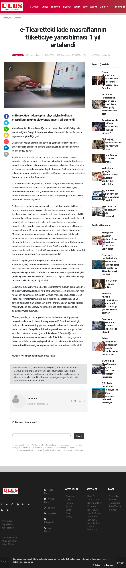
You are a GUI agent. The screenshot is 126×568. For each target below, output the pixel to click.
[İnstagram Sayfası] (14, 504)
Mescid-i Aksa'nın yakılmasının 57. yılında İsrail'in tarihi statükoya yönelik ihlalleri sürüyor (110, 303)
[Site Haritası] (3, 510)
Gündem (34, 6)
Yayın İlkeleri (7, 524)
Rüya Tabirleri (115, 506)
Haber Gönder (8, 544)
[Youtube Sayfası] (19, 504)
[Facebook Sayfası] (3, 504)
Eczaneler (92, 506)
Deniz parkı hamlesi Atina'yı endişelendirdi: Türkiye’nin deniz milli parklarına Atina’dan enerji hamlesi (110, 265)
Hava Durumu (93, 496)
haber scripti (6, 564)
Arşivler (52, 513)
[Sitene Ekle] (9, 510)
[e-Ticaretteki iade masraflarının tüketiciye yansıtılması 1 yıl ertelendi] (44, 85)
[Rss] (30, 504)
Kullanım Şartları (9, 537)
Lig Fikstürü (92, 510)
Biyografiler (114, 503)
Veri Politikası (8, 528)
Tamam (109, 565)
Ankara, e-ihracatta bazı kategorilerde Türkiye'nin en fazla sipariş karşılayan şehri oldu (109, 104)
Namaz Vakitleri (94, 503)
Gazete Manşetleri (92, 527)
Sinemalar (92, 516)
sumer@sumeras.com (38, 404)
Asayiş (93, 6)
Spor (85, 6)
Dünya (45, 6)
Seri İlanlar (92, 520)
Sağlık (76, 6)
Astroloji (113, 510)
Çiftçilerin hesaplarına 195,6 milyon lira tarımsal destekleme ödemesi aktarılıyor (110, 393)
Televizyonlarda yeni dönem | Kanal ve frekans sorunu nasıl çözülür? (110, 126)
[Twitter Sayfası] (8, 504)
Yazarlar (51, 508)
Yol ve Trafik (93, 499)
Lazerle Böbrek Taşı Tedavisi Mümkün (109, 158)
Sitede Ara (114, 496)
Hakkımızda (7, 521)
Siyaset (67, 6)
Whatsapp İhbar (9, 541)
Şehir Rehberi (93, 523)
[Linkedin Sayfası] (24, 504)
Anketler (113, 499)
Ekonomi (55, 6)
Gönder (79, 436)
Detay (97, 565)
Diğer (103, 6)
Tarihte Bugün (94, 513)
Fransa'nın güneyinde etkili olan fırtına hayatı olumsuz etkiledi (110, 325)
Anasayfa (6, 18)
